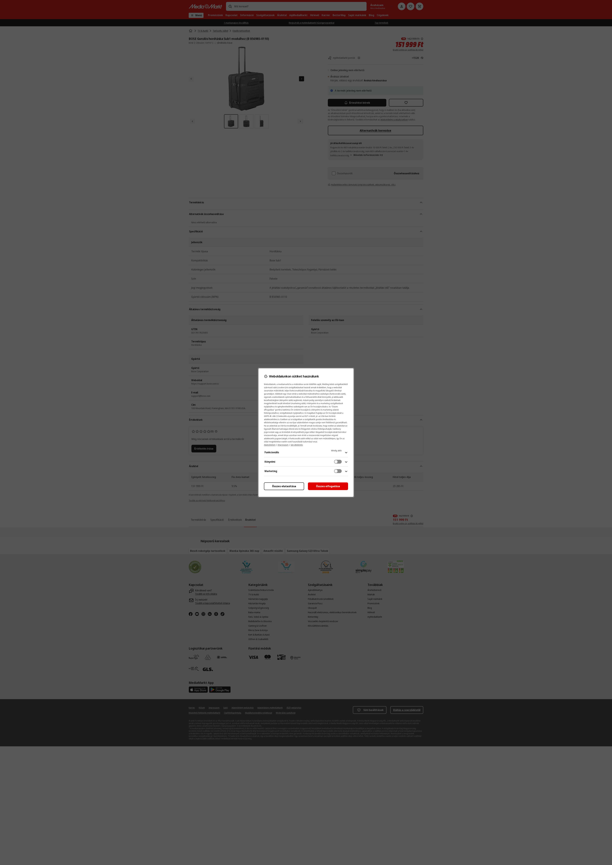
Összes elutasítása (284, 486)
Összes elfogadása (328, 486)
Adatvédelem (270, 445)
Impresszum (283, 445)
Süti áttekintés (297, 445)
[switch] (338, 462)
